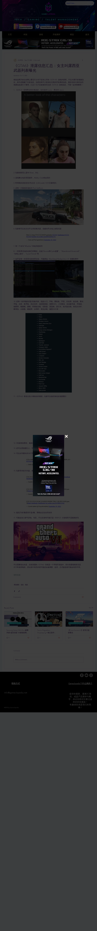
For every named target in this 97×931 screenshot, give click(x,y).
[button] (66, 436)
